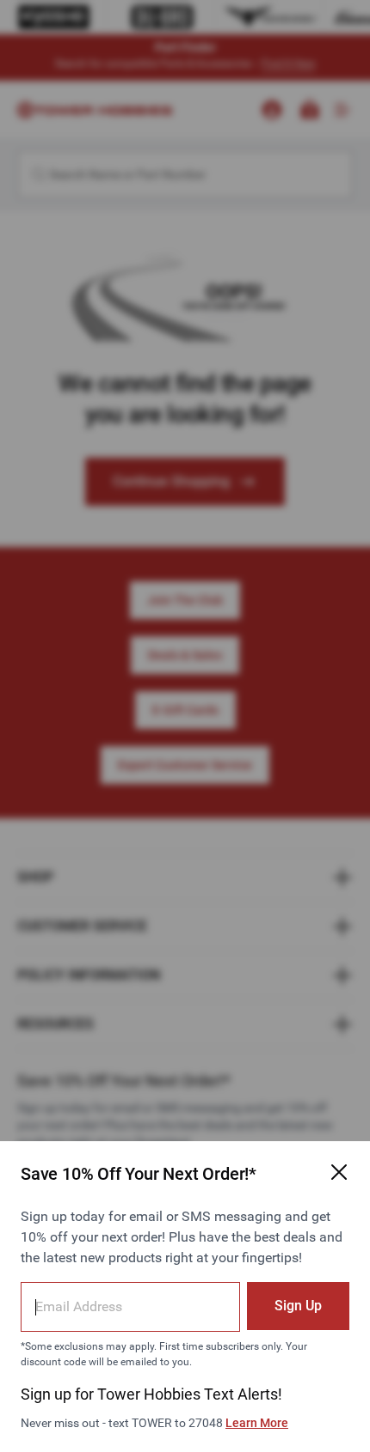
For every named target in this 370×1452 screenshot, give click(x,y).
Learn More (256, 1423)
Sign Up (298, 1305)
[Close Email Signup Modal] (339, 1172)
